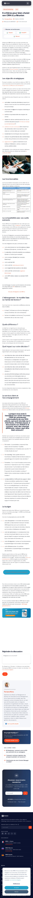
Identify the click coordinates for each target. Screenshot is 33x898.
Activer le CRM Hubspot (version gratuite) (16, 572)
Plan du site (13, 895)
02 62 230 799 (8, 851)
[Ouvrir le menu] (27, 3)
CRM (17, 9)
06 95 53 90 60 (9, 844)
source (11, 69)
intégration (18, 225)
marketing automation (18, 265)
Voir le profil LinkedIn (13, 723)
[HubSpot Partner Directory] (11, 833)
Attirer (16, 865)
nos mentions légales (15, 880)
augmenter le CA (9, 141)
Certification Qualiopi (21, 895)
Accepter (16, 887)
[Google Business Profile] (15, 833)
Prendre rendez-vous (12, 740)
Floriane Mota (8, 19)
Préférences (16, 883)
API (14, 286)
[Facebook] (5, 833)
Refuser (16, 891)
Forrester (15, 69)
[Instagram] (8, 833)
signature (22, 271)
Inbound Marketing (8, 9)
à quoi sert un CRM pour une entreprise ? (13, 85)
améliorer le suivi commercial (12, 126)
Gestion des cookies (5, 895)
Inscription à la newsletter (14, 824)
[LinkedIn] (2, 833)
